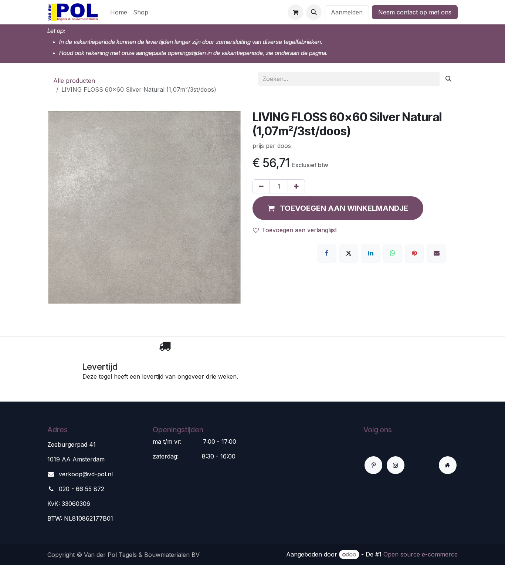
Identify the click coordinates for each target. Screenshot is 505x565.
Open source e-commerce (420, 554)
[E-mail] (436, 253)
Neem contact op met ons (414, 12)
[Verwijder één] (261, 186)
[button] (314, 12)
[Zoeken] (448, 79)
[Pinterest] (414, 253)
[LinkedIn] (371, 253)
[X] (348, 253)
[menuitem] (118, 12)
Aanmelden (347, 12)
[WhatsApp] (392, 253)
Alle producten (74, 80)
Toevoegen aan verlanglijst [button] (299, 230)
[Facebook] (327, 253)
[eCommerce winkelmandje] (295, 12)
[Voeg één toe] (296, 186)
